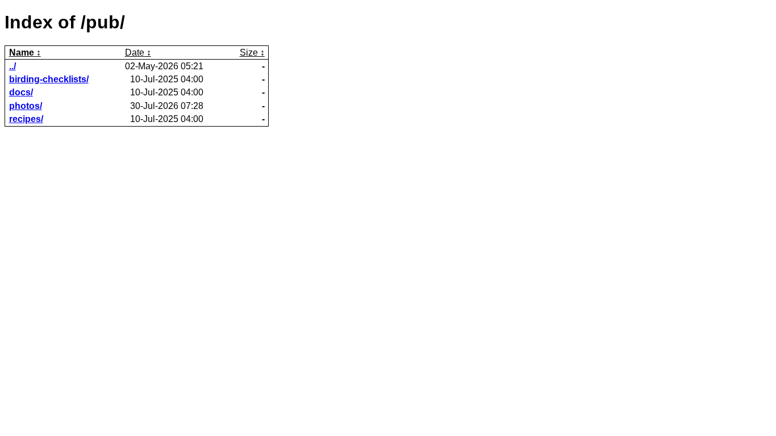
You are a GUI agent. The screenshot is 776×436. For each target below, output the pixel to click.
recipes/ (26, 119)
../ (12, 66)
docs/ (21, 92)
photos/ (25, 106)
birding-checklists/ (49, 79)
